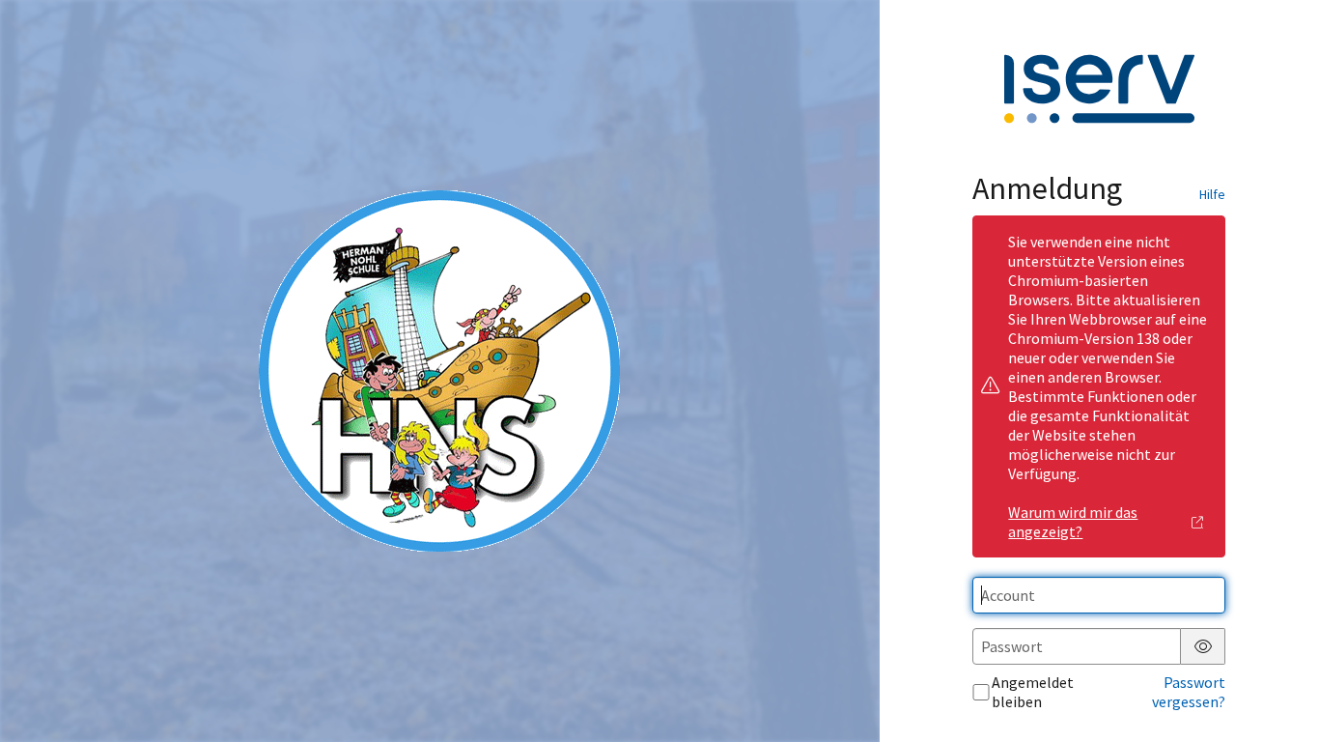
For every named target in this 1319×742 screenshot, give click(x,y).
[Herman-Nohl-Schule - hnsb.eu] (439, 371)
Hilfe (1212, 194)
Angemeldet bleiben (1033, 691)
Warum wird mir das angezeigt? (1072, 521)
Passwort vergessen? (1188, 691)
